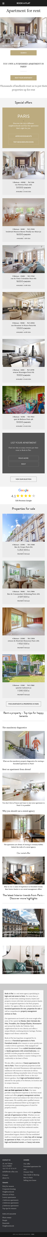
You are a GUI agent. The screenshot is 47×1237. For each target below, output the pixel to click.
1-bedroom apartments (10, 1200)
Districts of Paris (8, 1194)
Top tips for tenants (9, 1208)
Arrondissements (23, 136)
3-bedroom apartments (10, 1205)
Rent (23, 464)
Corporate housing (9, 1189)
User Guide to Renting (31, 1175)
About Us (5, 1178)
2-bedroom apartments (10, 1203)
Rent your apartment (23, 78)
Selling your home (30, 1180)
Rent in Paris (28, 1177)
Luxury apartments (9, 1197)
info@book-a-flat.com (10, 1171)
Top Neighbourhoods (23, 142)
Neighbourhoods (8, 1192)
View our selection (23, 479)
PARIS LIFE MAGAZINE (9, 1214)
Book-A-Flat (23, 3)
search (24, 53)
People (4, 1220)
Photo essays (6, 1217)
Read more (23, 458)
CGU (32, 1234)
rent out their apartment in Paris (16, 1090)
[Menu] (4, 3)
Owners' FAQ (28, 1172)
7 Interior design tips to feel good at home (22, 972)
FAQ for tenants (8, 1186)
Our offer (27, 1164)
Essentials (5, 1223)
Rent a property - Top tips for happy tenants (23, 714)
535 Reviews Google (23, 501)
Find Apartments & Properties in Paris (23, 704)
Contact (5, 1175)
